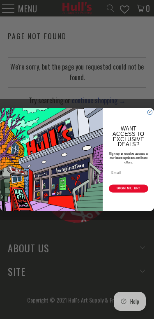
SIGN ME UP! (128, 188)
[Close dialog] (149, 112)
